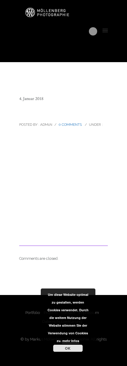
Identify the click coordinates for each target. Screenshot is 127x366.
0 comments (70, 124)
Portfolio (32, 312)
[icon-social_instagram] (93, 31)
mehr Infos (70, 340)
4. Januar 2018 (31, 98)
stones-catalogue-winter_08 (60, 111)
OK (68, 348)
